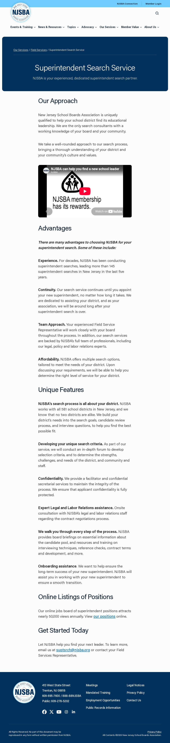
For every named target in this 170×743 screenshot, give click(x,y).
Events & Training (21, 27)
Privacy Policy (135, 693)
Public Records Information (103, 708)
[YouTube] (58, 712)
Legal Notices (135, 685)
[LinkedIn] (73, 712)
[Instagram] (66, 712)
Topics (71, 27)
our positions (104, 616)
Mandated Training (98, 693)
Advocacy (88, 27)
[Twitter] (51, 712)
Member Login (153, 3)
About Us (150, 27)
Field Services (39, 49)
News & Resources (49, 27)
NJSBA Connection (127, 3)
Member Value (130, 27)
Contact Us (134, 700)
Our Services (107, 27)
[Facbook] (44, 712)
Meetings (92, 685)
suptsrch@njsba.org (73, 649)
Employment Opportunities (103, 700)
